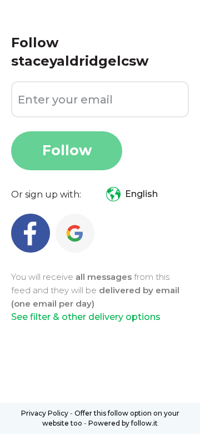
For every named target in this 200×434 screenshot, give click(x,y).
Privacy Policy (44, 413)
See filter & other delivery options (86, 317)
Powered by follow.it (123, 423)
